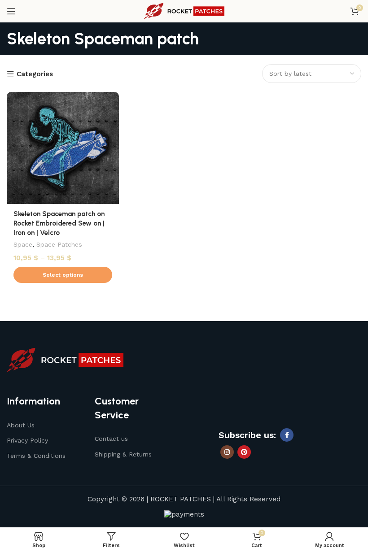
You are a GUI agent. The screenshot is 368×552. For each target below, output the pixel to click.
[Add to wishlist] (111, 100)
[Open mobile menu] (11, 11)
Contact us (111, 438)
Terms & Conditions (36, 455)
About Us (21, 425)
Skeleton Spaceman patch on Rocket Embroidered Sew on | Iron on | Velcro (59, 223)
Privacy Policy (27, 440)
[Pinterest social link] (244, 452)
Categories (35, 74)
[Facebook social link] (287, 435)
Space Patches (59, 244)
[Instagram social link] (227, 452)
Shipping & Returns (123, 454)
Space (22, 244)
